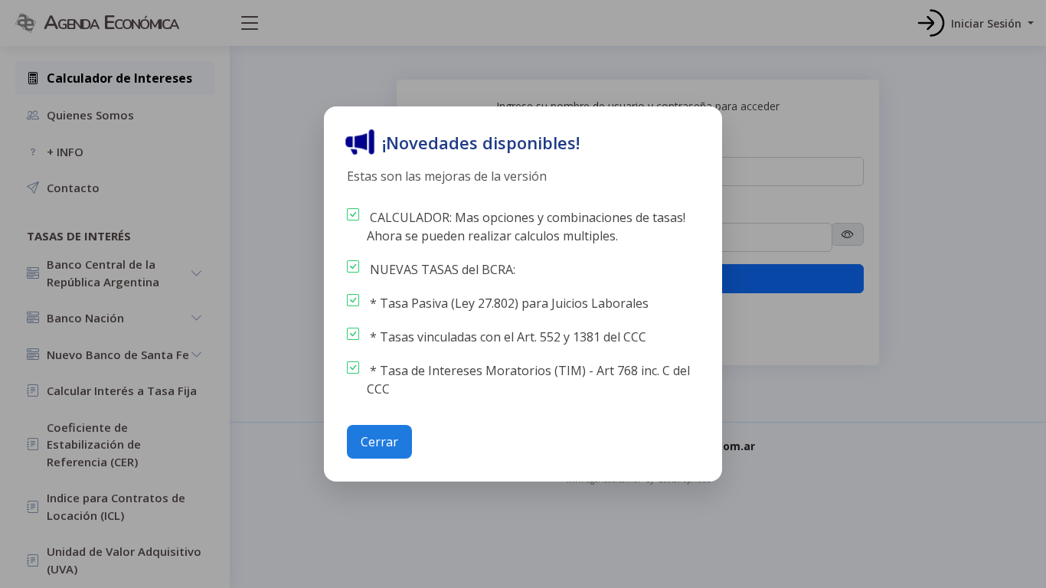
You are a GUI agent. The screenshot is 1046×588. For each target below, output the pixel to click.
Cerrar (379, 441)
